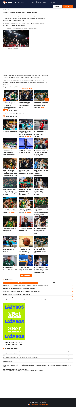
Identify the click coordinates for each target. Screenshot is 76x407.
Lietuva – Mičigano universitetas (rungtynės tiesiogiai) (16, 294)
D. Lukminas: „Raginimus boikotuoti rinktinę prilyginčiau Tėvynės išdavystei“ (21, 291)
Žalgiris (38, 2)
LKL (28, 2)
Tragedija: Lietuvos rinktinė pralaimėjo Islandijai (15, 369)
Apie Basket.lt (36, 400)
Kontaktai (31, 400)
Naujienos (10, 9)
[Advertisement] (39, 52)
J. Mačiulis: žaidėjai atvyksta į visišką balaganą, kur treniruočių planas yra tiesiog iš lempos (25, 285)
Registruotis (68, 6)
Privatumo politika (43, 400)
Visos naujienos (26, 275)
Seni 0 (15, 110)
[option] (10, 99)
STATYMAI (52, 2)
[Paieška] (57, 2)
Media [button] (45, 2)
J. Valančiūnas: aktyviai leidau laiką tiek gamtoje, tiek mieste (18, 297)
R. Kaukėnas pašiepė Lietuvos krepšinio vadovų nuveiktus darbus (19, 288)
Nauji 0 (10, 110)
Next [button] (47, 99)
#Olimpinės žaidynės (27, 88)
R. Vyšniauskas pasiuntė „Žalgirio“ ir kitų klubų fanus (16, 351)
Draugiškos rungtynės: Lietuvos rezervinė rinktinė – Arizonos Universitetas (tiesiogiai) (24, 299)
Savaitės (20, 283)
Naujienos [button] (21, 2)
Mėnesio (55, 283)
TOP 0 (5, 110)
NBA (33, 2)
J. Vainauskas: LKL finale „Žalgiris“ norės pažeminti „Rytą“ (17, 364)
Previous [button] (4, 99)
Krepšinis (5, 9)
